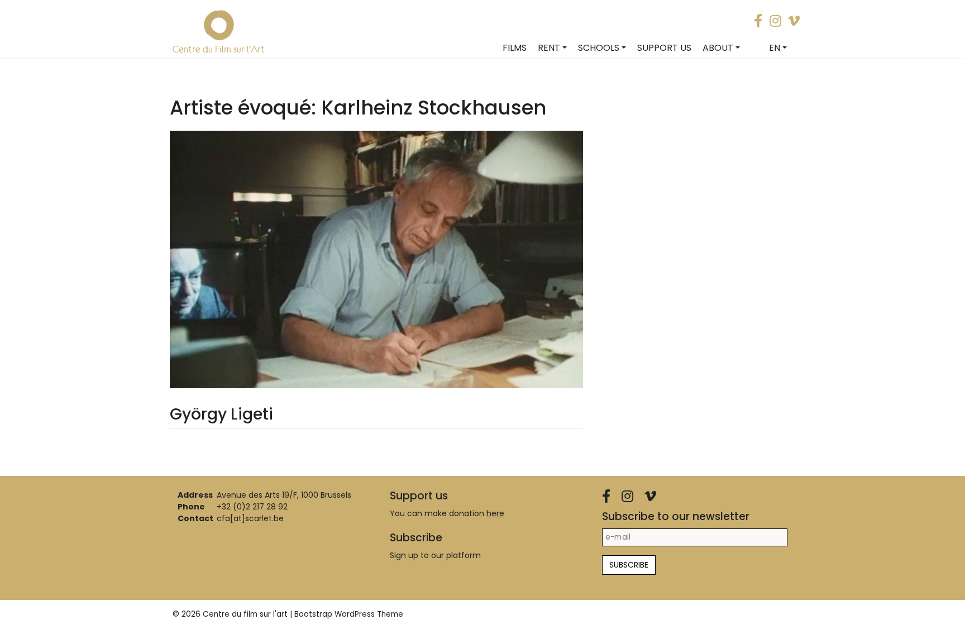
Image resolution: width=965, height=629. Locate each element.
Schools (598, 47)
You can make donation (447, 513)
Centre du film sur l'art (245, 614)
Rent (549, 47)
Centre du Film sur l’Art (219, 49)
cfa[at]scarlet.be (250, 518)
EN (774, 47)
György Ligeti (221, 414)
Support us (664, 47)
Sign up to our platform (435, 555)
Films (515, 47)
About (718, 47)
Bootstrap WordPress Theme (348, 614)
